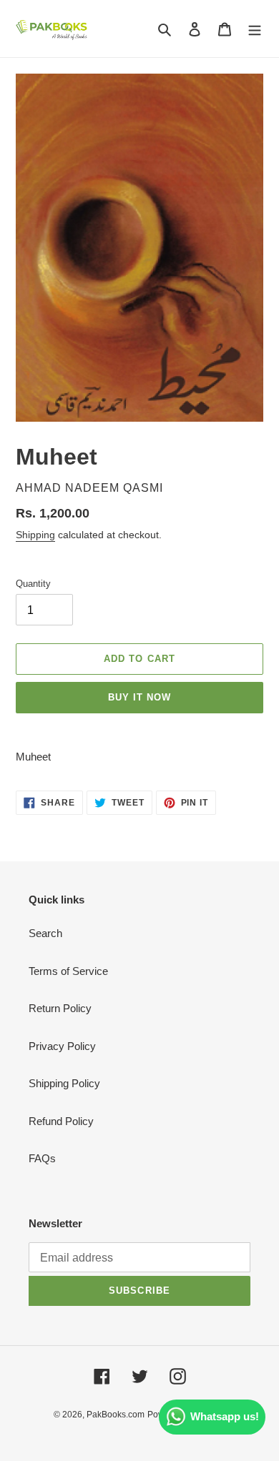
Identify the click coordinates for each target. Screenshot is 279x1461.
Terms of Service (68, 971)
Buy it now (139, 697)
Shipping (35, 534)
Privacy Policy (62, 1046)
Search (45, 933)
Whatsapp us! (224, 1416)
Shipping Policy (64, 1083)
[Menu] (255, 29)
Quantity (33, 583)
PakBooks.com (116, 1415)
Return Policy (60, 1008)
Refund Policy (61, 1121)
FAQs (42, 1158)
